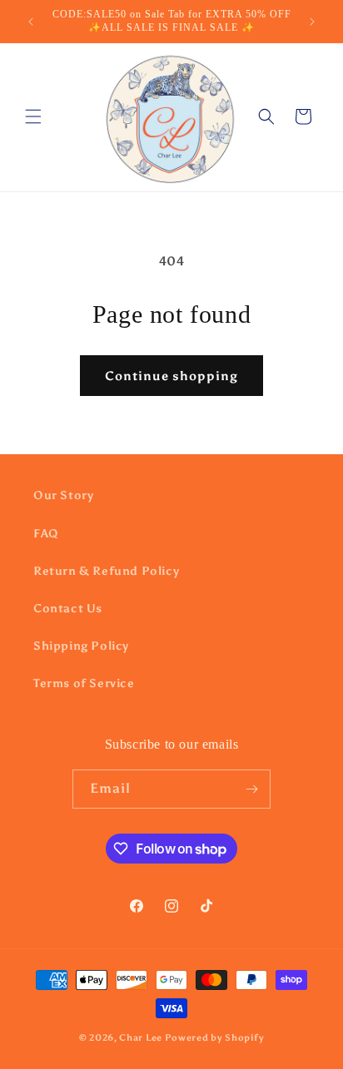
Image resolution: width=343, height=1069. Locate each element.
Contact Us (67, 608)
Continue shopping (171, 376)
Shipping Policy (81, 646)
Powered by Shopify (215, 1037)
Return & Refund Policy (106, 571)
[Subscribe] (251, 789)
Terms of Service (84, 683)
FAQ (46, 534)
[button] (33, 116)
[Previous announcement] (30, 21)
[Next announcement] (312, 21)
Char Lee (140, 1037)
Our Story (63, 495)
